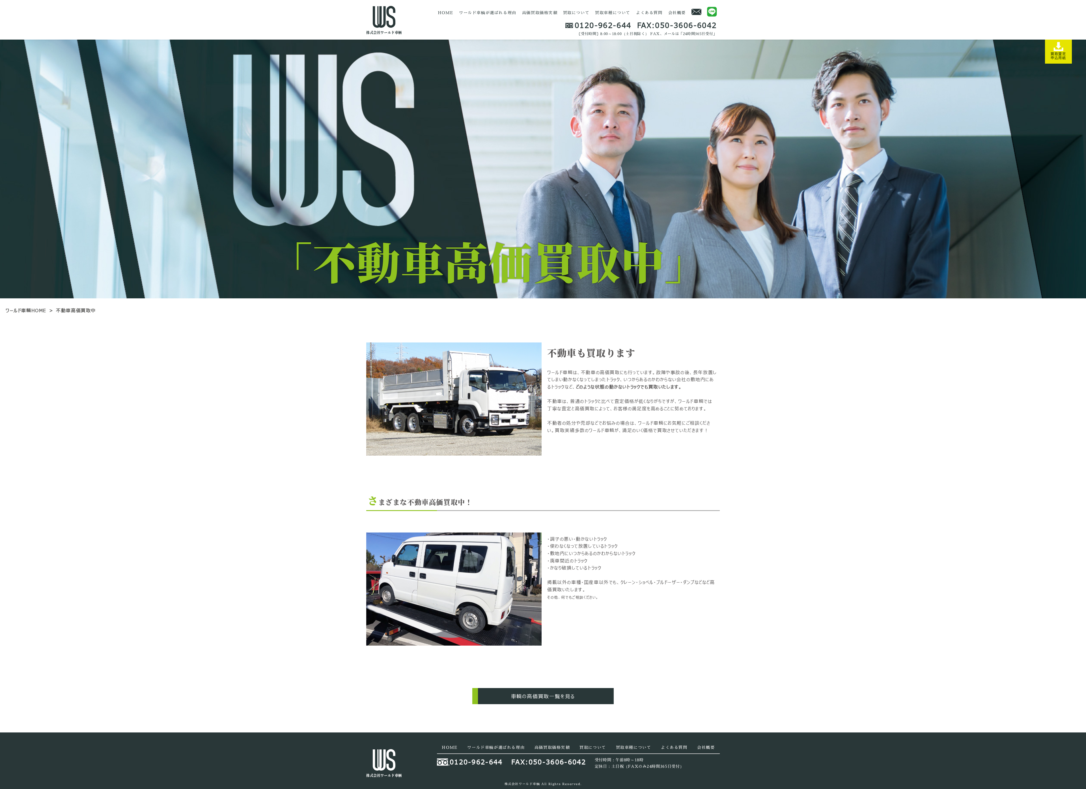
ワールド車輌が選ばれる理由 (487, 12)
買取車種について (612, 12)
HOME (445, 12)
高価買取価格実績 (539, 12)
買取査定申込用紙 (1058, 55)
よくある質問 (649, 12)
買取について (576, 12)
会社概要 (677, 12)
